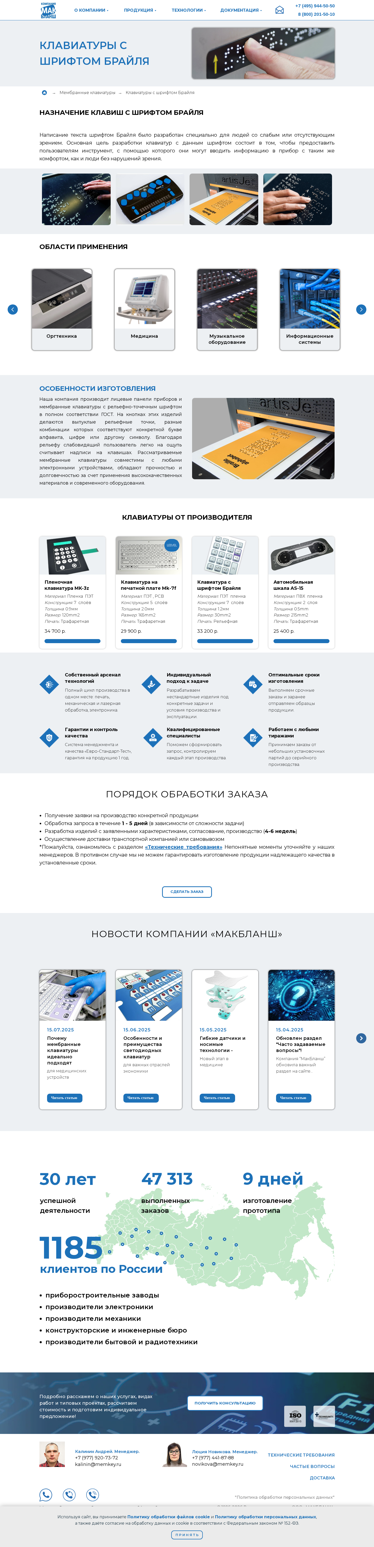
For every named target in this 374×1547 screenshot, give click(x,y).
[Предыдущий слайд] (13, 309)
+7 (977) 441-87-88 (213, 1458)
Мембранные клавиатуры (88, 92)
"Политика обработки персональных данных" (285, 1497)
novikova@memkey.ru (217, 1464)
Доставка (322, 1478)
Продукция (138, 10)
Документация (239, 10)
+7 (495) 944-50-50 (315, 5)
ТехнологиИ (187, 10)
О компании (89, 10)
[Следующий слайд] (361, 309)
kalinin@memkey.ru (98, 1464)
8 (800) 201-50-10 (316, 14)
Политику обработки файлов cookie (168, 1516)
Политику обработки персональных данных (265, 1516)
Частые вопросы (312, 1466)
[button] (187, 892)
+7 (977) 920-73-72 (96, 1458)
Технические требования (301, 1455)
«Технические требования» (183, 847)
